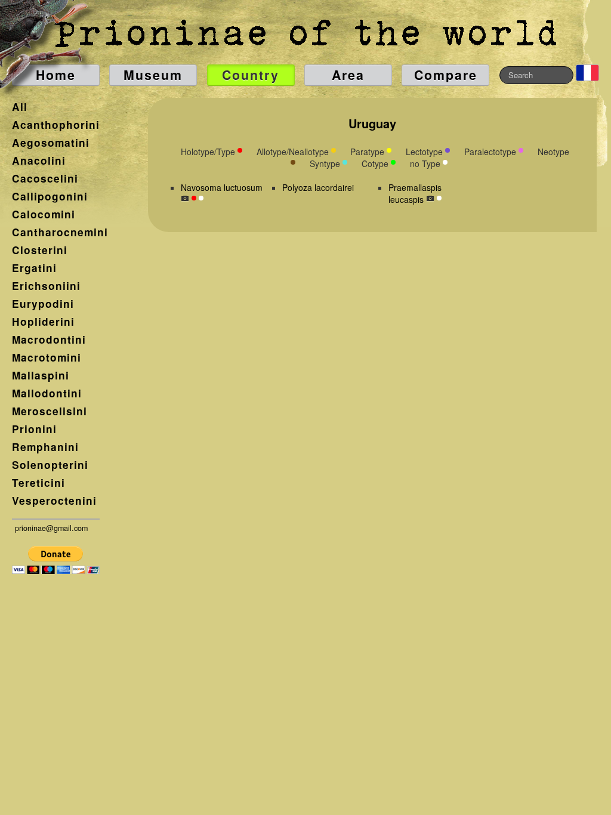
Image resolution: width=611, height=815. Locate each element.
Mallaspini (40, 375)
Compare (445, 75)
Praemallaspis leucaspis (415, 193)
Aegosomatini (51, 142)
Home (56, 75)
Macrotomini (46, 357)
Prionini (34, 429)
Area (348, 75)
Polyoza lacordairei (318, 187)
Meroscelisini (49, 411)
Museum (153, 75)
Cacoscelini (45, 178)
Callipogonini (50, 196)
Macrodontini (49, 339)
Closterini (39, 250)
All (19, 107)
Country (250, 75)
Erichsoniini (46, 286)
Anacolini (39, 160)
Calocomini (43, 214)
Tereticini (38, 483)
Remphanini (45, 447)
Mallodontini (47, 393)
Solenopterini (50, 465)
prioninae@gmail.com (51, 528)
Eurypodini (43, 304)
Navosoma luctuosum (222, 187)
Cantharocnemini (60, 232)
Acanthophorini (56, 125)
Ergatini (34, 268)
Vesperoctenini (54, 500)
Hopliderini (43, 321)
